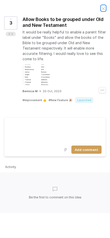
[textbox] (55, 130)
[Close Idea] (103, 8)
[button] (11, 34)
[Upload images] (65, 150)
